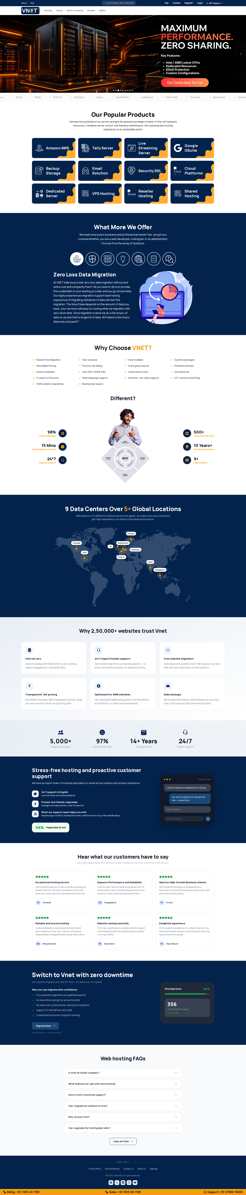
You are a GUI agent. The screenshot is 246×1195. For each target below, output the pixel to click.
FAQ (32, 3)
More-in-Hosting (75, 10)
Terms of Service (112, 1169)
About (24, 3)
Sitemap (153, 1169)
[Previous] (5, 54)
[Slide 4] (120, 90)
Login (200, 3)
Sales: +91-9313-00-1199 (125, 1192)
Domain (91, 10)
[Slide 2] (116, 90)
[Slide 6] (125, 90)
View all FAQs (121, 1141)
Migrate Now (43, 1025)
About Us (142, 1169)
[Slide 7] (127, 90)
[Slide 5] (123, 90)
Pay (167, 3)
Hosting (48, 10)
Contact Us (129, 1169)
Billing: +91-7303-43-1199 (23, 1192)
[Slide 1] (113, 90)
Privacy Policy (95, 1169)
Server (59, 10)
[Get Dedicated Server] (184, 82)
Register (189, 3)
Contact (176, 3)
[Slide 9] (132, 90)
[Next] (241, 54)
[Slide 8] (130, 90)
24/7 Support (215, 3)
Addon (102, 10)
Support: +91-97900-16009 (225, 1192)
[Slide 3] (118, 90)
